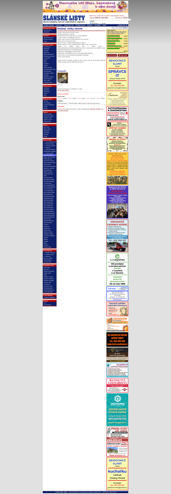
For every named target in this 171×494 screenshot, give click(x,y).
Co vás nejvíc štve (48, 291)
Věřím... (45, 175)
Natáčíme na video (48, 276)
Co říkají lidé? (47, 58)
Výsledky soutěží (48, 117)
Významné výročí (48, 82)
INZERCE (90, 25)
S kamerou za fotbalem (49, 297)
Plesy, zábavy (47, 103)
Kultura (45, 60)
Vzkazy (45, 93)
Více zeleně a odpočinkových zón (115, 47)
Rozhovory (46, 52)
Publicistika (46, 48)
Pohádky (46, 241)
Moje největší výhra (48, 202)
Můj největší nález (48, 194)
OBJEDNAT (46, 32)
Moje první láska (48, 222)
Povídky (46, 239)
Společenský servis (48, 37)
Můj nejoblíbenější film (49, 185)
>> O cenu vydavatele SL (50, 142)
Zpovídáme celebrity (49, 73)
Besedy (45, 108)
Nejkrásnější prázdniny (49, 215)
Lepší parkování (111, 45)
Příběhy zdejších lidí (48, 54)
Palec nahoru (47, 267)
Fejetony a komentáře (49, 271)
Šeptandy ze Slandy (48, 76)
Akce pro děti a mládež (113, 40)
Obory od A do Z (47, 30)
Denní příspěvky (48, 260)
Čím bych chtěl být (48, 177)
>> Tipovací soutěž (48, 153)
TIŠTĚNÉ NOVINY (80, 25)
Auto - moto (46, 127)
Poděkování (47, 91)
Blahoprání (46, 90)
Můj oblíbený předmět (49, 181)
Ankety (45, 41)
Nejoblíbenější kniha (49, 220)
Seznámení (46, 132)
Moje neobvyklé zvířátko (49, 162)
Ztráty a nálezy (47, 129)
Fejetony (46, 237)
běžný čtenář (64, 110)
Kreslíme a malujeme (49, 278)
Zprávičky (46, 50)
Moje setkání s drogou (49, 179)
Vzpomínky (46, 88)
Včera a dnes (47, 80)
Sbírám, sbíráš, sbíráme (49, 157)
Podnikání (46, 75)
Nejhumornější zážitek (49, 196)
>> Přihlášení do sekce (49, 252)
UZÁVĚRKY (97, 25)
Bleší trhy (46, 134)
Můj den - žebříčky (48, 258)
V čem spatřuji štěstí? (49, 190)
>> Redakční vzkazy (49, 144)
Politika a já (46, 226)
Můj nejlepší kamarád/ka (50, 166)
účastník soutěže (95, 109)
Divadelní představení (49, 104)
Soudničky (46, 63)
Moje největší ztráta (48, 204)
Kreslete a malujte (48, 232)
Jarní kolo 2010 (47, 262)
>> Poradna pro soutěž (49, 145)
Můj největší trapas (48, 205)
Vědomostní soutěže (49, 116)
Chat (45, 303)
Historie (45, 65)
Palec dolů (46, 269)
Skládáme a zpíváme (49, 280)
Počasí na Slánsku (48, 39)
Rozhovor (46, 245)
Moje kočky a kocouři (49, 160)
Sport (45, 61)
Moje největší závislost (49, 192)
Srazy (45, 95)
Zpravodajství (47, 46)
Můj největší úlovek (48, 155)
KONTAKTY (59, 25)
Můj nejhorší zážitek (48, 200)
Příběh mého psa (48, 159)
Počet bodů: (61, 96)
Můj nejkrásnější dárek (49, 217)
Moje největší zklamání (49, 213)
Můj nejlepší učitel (48, 288)
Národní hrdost (47, 219)
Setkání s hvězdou (48, 172)
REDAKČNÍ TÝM (69, 25)
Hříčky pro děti (47, 121)
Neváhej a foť (47, 228)
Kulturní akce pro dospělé (113, 37)
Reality (45, 136)
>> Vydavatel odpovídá (49, 149)
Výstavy (45, 106)
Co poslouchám (47, 183)
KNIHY (104, 25)
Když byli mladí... (48, 71)
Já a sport (46, 224)
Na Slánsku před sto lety (49, 69)
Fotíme (45, 275)
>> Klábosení (47, 147)
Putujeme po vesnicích (49, 56)
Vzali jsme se (47, 284)
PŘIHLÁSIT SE (122, 25)
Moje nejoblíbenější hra (49, 187)
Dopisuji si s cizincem (49, 168)
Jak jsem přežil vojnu (49, 290)
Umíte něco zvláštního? (49, 235)
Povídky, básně (47, 273)
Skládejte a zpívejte (48, 234)
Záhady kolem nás (48, 174)
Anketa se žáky (47, 247)
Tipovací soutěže (48, 114)
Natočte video (47, 230)
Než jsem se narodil (48, 209)
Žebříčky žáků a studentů (50, 151)
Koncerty (46, 101)
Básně (45, 243)
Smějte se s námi (48, 119)
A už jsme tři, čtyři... (48, 286)
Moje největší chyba (48, 207)
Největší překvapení (48, 198)
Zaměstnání (46, 131)
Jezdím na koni (47, 164)
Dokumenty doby (48, 67)
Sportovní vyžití (111, 42)
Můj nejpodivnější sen (49, 211)
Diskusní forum (47, 304)
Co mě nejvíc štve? (48, 189)
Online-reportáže (48, 78)
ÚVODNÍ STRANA (49, 25)
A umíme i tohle (47, 282)
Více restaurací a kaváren (113, 35)
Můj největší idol (48, 170)
